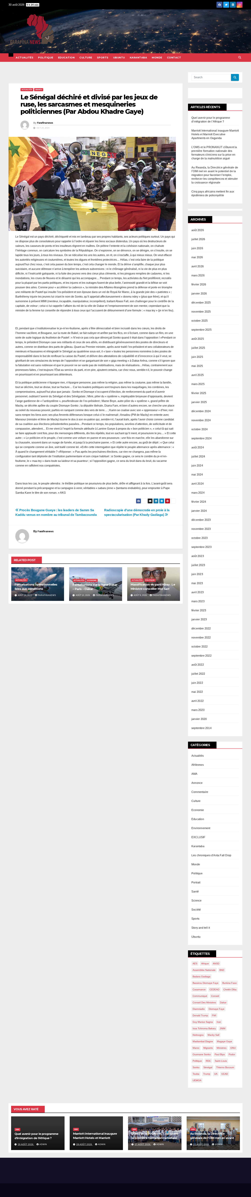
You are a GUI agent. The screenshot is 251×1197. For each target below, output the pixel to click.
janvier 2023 (199, 619)
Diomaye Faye (216, 1009)
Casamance (199, 989)
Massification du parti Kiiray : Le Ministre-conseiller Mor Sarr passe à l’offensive (153, 589)
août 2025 (197, 338)
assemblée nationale (204, 970)
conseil (215, 996)
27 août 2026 (143, 1144)
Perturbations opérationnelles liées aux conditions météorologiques (36, 589)
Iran (219, 1022)
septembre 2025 (201, 329)
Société (196, 909)
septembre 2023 (201, 547)
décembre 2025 (201, 302)
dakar (223, 1002)
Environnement (200, 828)
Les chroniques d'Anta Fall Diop (211, 855)
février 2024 (198, 501)
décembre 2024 (201, 411)
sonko (196, 1067)
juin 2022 (197, 682)
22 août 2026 (201, 1144)
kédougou (198, 1035)
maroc (196, 1048)
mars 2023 (198, 601)
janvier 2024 (199, 510)
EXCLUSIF (198, 837)
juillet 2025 (198, 347)
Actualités (24, 57)
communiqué (200, 996)
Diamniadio (199, 1009)
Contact (174, 57)
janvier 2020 (199, 719)
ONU (233, 1048)
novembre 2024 (201, 420)
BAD (221, 970)
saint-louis (221, 1061)
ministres (221, 1048)
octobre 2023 (199, 537)
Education (66, 57)
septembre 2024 (201, 438)
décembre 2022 (201, 628)
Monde (157, 57)
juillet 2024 (198, 456)
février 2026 (198, 284)
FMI (214, 1015)
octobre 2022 (199, 646)
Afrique (205, 963)
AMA (194, 773)
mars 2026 (198, 275)
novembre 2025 (201, 311)
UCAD (224, 1073)
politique (197, 1061)
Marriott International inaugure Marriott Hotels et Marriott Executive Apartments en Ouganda (215, 134)
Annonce (197, 782)
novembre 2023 (201, 528)
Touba (196, 1073)
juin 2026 (197, 248)
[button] (239, 57)
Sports (102, 57)
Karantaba (138, 57)
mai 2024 (197, 474)
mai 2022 (197, 691)
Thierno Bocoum (225, 1067)
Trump (206, 1073)
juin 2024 (197, 465)
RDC (208, 1061)
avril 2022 (197, 700)
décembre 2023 (201, 519)
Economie (92, 580)
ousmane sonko (202, 1054)
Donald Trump (200, 1015)
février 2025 (198, 393)
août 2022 (197, 664)
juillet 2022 (198, 673)
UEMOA (197, 1080)
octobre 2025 (199, 320)
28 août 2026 (84, 1144)
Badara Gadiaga (201, 976)
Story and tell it (200, 927)
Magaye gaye (224, 1041)
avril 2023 (197, 592)
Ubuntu (119, 57)
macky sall (213, 1035)
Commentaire (199, 791)
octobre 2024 (199, 429)
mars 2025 (198, 384)
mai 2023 (197, 583)
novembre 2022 (201, 637)
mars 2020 (198, 709)
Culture (85, 57)
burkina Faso (229, 983)
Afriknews (197, 764)
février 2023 (198, 610)
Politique (45, 57)
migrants (208, 1048)
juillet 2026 (198, 239)
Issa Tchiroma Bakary (204, 1028)
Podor (232, 1054)
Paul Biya (220, 1054)
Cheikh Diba (229, 989)
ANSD (216, 963)
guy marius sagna (203, 1022)
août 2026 (197, 230)
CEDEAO (214, 989)
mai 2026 (197, 257)
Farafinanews (45, 122)
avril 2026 (197, 266)
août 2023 (197, 556)
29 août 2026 (26, 1144)
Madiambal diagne (203, 1041)
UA (215, 1073)
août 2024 (197, 447)
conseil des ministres (204, 1002)
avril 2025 (197, 375)
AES (195, 963)
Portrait (195, 882)
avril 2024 (197, 483)
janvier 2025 (199, 402)
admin (43, 1144)
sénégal (207, 1067)
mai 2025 (197, 365)
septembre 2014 (201, 728)
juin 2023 (197, 574)
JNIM (222, 1028)
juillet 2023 (198, 565)
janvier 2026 (199, 293)
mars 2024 (198, 492)
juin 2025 (197, 356)
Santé (195, 891)
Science (196, 900)
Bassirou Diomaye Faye (205, 983)
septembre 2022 (201, 655)
